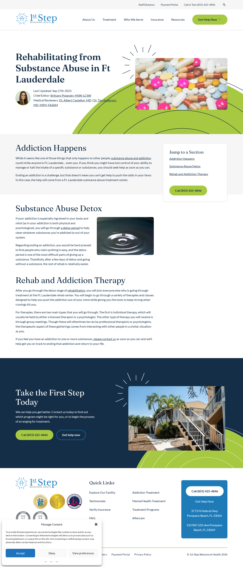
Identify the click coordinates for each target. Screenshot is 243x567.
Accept (20, 553)
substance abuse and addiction (131, 158)
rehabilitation (76, 290)
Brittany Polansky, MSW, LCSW (70, 95)
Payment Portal (169, 4)
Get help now (71, 435)
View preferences (83, 553)
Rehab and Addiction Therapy (188, 174)
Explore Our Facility (102, 492)
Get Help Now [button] (207, 19)
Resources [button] (178, 19)
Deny (52, 553)
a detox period (70, 228)
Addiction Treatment (145, 492)
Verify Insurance (99, 509)
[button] (96, 524)
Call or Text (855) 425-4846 (199, 4)
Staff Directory (147, 4)
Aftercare (138, 518)
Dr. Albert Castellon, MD (75, 100)
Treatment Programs (145, 509)
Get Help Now (204, 501)
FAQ (92, 518)
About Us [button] (88, 19)
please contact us (104, 339)
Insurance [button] (157, 19)
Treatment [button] (109, 19)
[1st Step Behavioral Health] (36, 19)
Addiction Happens (182, 158)
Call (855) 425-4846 (188, 190)
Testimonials (97, 501)
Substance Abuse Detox (184, 166)
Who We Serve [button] (133, 19)
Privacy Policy (142, 554)
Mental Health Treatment (149, 501)
